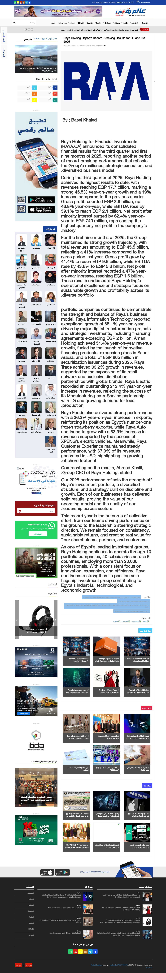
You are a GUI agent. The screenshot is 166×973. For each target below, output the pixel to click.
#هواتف (31, 905)
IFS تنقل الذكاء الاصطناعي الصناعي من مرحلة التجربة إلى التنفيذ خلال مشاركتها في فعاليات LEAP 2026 (101, 30)
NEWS (81, 22)
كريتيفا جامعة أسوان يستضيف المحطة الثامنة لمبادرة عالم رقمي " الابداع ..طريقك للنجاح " (36, 799)
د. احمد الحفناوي (22, 305)
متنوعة (90, 22)
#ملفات (31, 899)
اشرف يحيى (21, 397)
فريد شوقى (36, 247)
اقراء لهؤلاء (50, 229)
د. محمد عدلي (36, 304)
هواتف (117, 22)
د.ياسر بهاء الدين (21, 249)
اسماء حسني (51, 304)
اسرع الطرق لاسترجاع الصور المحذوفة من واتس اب (139, 845)
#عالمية (31, 917)
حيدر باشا (51, 377)
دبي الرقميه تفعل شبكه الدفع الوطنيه (78, 768)
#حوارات (31, 935)
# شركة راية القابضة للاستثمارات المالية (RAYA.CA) (133, 601)
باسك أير (22, 360)
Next (55, 619)
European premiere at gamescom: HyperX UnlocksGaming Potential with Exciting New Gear (120, 921)
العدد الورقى (4, 36)
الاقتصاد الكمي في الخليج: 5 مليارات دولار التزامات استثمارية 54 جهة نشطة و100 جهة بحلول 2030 (118, 934)
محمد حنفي (36, 267)
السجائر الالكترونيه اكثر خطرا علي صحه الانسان (138, 768)
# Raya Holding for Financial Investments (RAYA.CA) (132, 611)
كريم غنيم (21, 323)
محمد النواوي (21, 267)
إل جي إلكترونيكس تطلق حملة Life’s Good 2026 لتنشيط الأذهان (77, 738)
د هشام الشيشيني (36, 342)
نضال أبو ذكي (36, 431)
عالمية (98, 22)
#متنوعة (31, 923)
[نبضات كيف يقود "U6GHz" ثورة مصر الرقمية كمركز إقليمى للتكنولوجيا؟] (36, 58)
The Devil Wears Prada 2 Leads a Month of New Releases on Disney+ (109, 692)
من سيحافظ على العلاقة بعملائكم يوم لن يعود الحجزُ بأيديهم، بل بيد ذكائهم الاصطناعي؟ (121, 895)
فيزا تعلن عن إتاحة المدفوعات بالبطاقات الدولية (108, 736)
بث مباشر (63, 22)
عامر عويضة (36, 414)
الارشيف (4, 53)
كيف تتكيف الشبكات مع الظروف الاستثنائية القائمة (107, 845)
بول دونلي (36, 397)
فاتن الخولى (51, 247)
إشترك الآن (38, 533)
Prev (17, 619)
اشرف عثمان (36, 323)
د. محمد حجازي (51, 323)
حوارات (72, 22)
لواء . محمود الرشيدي (21, 286)
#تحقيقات (31, 893)
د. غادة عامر (51, 284)
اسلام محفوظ (22, 341)
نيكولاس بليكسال (36, 379)
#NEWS (31, 929)
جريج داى (51, 431)
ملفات (125, 22)
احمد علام (50, 360)
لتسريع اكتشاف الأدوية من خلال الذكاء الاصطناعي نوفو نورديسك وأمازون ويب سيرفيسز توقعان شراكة (61, 895)
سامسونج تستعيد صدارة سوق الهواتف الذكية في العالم (138, 814)
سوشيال (107, 22)
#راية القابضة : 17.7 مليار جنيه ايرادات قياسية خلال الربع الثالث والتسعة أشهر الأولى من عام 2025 (111, 597)
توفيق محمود (51, 341)
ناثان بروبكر (36, 360)
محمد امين (22, 414)
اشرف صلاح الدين (50, 450)
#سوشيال (31, 911)
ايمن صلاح (51, 267)
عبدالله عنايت (50, 397)
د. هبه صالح (36, 284)
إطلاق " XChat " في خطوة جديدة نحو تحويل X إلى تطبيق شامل (107, 814)
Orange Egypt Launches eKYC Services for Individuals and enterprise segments (107, 660)
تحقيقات (134, 22)
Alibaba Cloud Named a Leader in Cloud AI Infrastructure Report (78, 660)
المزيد (53, 22)
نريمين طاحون (51, 414)
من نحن (18, 965)
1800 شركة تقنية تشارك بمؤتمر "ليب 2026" (107, 768)
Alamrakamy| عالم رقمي (119, 964)
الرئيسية (145, 22)
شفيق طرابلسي (21, 379)
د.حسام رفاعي (22, 431)
